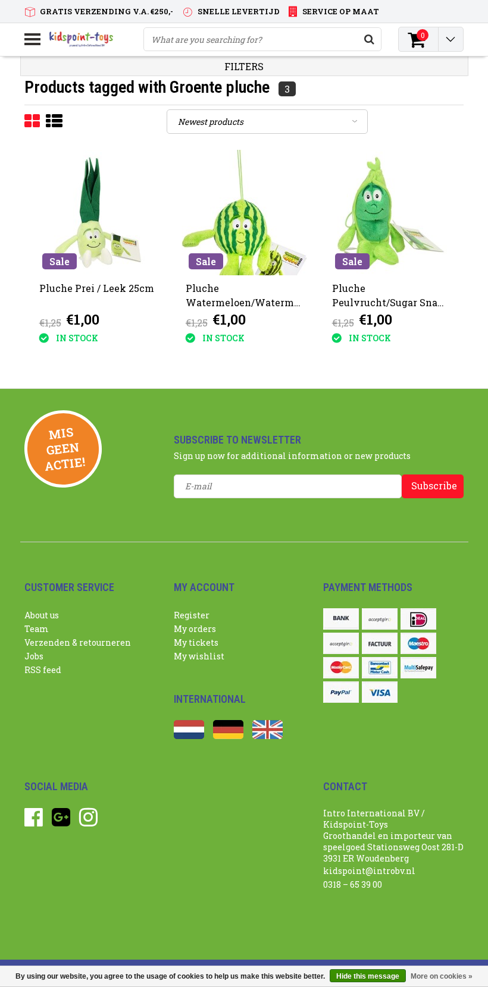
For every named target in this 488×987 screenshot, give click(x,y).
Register (191, 615)
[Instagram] (88, 821)
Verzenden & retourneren (77, 642)
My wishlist (199, 656)
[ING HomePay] (341, 643)
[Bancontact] (380, 667)
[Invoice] (380, 643)
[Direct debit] (380, 619)
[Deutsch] (228, 735)
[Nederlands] (189, 735)
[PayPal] (341, 692)
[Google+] (61, 821)
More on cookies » (442, 976)
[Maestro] (418, 643)
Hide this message (367, 976)
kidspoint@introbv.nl (369, 870)
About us (41, 615)
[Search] (369, 39)
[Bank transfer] (341, 619)
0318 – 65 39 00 (352, 884)
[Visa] (380, 692)
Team (36, 628)
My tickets (196, 642)
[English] (267, 735)
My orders (195, 628)
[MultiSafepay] (418, 667)
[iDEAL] (418, 619)
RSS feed (42, 669)
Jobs (33, 656)
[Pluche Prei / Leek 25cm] (97, 212)
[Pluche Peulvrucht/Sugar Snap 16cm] (390, 212)
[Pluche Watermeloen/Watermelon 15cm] (244, 212)
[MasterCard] (341, 667)
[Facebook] (33, 821)
